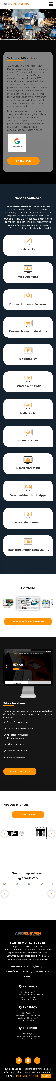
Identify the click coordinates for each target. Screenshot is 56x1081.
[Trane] (40, 833)
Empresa (16, 966)
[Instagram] (28, 1060)
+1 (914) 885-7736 (29, 1039)
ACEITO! (45, 1076)
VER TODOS (28, 814)
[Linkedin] (37, 1060)
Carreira (40, 971)
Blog (26, 971)
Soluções (33, 966)
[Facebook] (19, 1060)
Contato (28, 976)
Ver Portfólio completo (28, 621)
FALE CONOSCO (20, 771)
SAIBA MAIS (23, 160)
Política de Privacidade (28, 1076)
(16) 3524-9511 (30, 1000)
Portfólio (11, 971)
